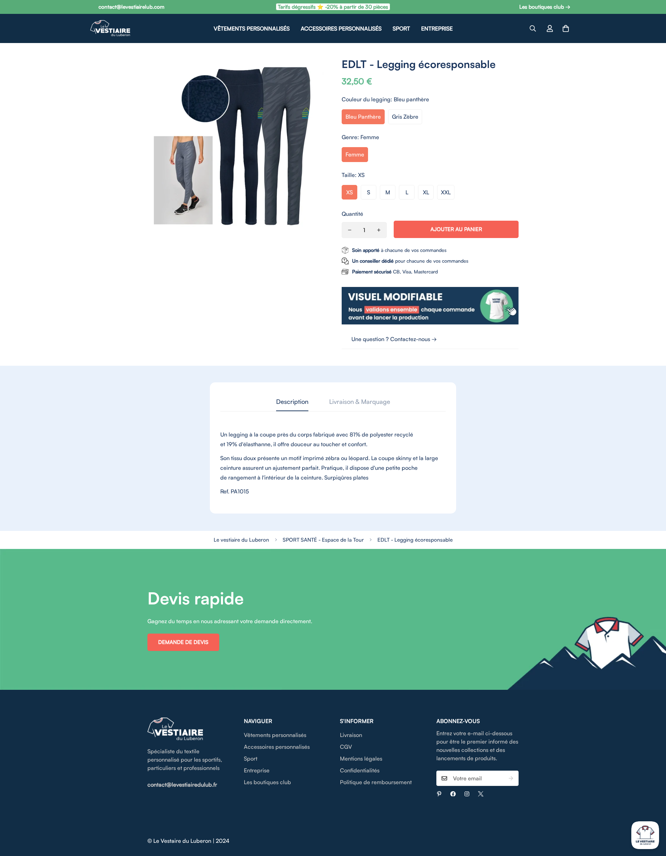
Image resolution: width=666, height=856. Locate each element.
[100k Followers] (467, 794)
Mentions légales (361, 758)
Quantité (352, 213)
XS (349, 192)
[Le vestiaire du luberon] (110, 29)
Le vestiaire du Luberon (241, 539)
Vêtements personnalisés (252, 28)
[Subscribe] (511, 778)
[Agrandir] (311, 71)
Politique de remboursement (376, 782)
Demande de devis (183, 642)
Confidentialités (359, 770)
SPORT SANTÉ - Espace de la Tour (323, 539)
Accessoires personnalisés (341, 28)
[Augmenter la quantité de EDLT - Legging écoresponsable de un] (378, 230)
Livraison (351, 734)
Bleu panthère (363, 116)
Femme (354, 154)
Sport (401, 28)
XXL (446, 192)
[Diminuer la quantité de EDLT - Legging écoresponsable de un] (349, 230)
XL (426, 192)
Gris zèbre (405, 116)
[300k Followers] (453, 794)
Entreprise (437, 28)
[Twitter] (481, 794)
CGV (346, 746)
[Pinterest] (439, 794)
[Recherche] (533, 28)
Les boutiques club (267, 782)
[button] (566, 28)
